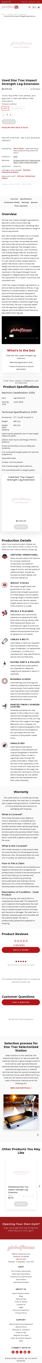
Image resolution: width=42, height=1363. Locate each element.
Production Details (12, 202)
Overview (14, 199)
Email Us (17, 166)
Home (4, 14)
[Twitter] (17, 1352)
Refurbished (17, 108)
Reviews (34, 202)
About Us (24, 2)
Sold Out (21, 1204)
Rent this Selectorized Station (16, 171)
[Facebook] (13, 1352)
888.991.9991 (7, 2)
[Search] (29, 7)
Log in (38, 2)
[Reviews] (30, 89)
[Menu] (39, 7)
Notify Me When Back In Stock (15, 127)
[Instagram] (21, 1352)
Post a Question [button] (20, 1002)
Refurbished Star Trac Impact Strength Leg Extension (18, 1190)
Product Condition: (9, 104)
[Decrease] (3, 114)
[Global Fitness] (10, 7)
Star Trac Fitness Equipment (17, 14)
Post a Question (21, 206)
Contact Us (31, 2)
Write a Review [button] (20, 950)
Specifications (26, 199)
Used (5, 108)
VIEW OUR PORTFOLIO (20, 1088)
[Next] (37, 1135)
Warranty (25, 202)
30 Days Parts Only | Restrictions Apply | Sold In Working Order (26, 161)
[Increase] (10, 114)
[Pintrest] (29, 1352)
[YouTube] (25, 1352)
